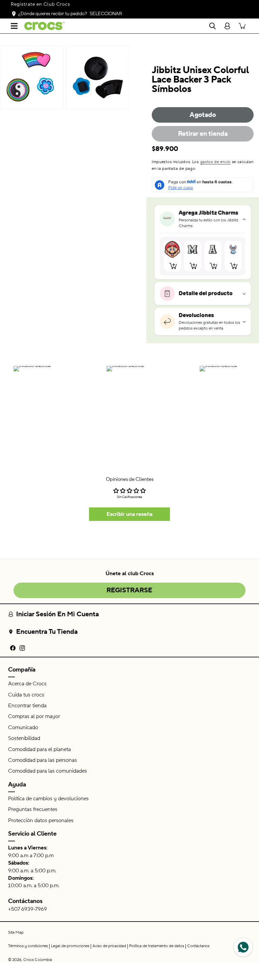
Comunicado (23, 727)
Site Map (16, 932)
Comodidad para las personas (42, 760)
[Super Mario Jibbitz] (172, 249)
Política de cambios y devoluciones (48, 798)
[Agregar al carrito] (173, 265)
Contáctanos (25, 901)
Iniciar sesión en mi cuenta (57, 614)
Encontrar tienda (27, 705)
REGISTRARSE (129, 590)
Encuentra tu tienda (47, 631)
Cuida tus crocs (26, 694)
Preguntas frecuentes (32, 809)
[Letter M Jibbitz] (192, 249)
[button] (14, 26)
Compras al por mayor (34, 716)
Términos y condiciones (28, 946)
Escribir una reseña (129, 514)
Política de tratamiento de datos (156, 946)
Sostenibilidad (24, 738)
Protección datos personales (41, 820)
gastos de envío (215, 161)
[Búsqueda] (212, 26)
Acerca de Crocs (27, 683)
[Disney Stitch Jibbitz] (233, 249)
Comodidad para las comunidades (47, 771)
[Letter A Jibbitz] (212, 249)
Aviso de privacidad (109, 946)
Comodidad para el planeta (39, 749)
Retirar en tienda (203, 133)
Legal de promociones (70, 946)
